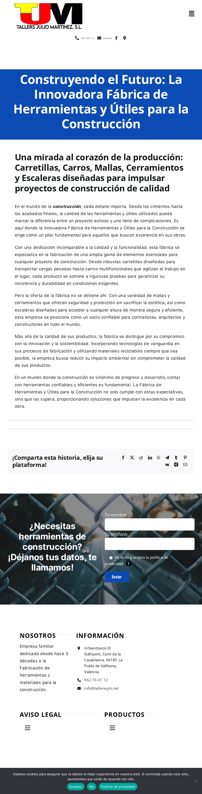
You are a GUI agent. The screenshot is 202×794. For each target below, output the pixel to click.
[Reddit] (140, 457)
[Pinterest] (185, 457)
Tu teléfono (116, 534)
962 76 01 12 (96, 679)
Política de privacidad (118, 787)
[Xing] (176, 464)
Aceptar (75, 787)
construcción (67, 206)
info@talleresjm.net (101, 688)
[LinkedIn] (150, 457)
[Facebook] (123, 457)
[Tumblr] (176, 457)
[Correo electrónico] (185, 464)
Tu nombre (115, 514)
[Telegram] (167, 457)
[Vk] (167, 464)
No (91, 787)
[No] (195, 780)
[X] (132, 457)
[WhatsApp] (158, 457)
